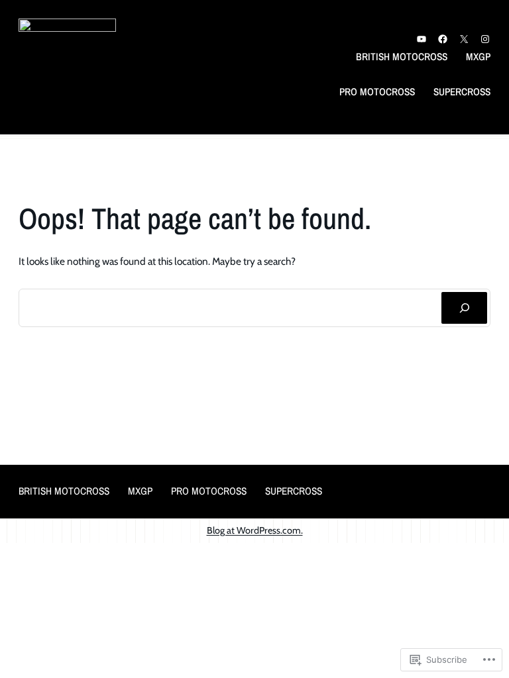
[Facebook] (442, 39)
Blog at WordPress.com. (255, 530)
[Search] (464, 308)
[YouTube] (421, 39)
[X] (464, 39)
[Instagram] (485, 39)
